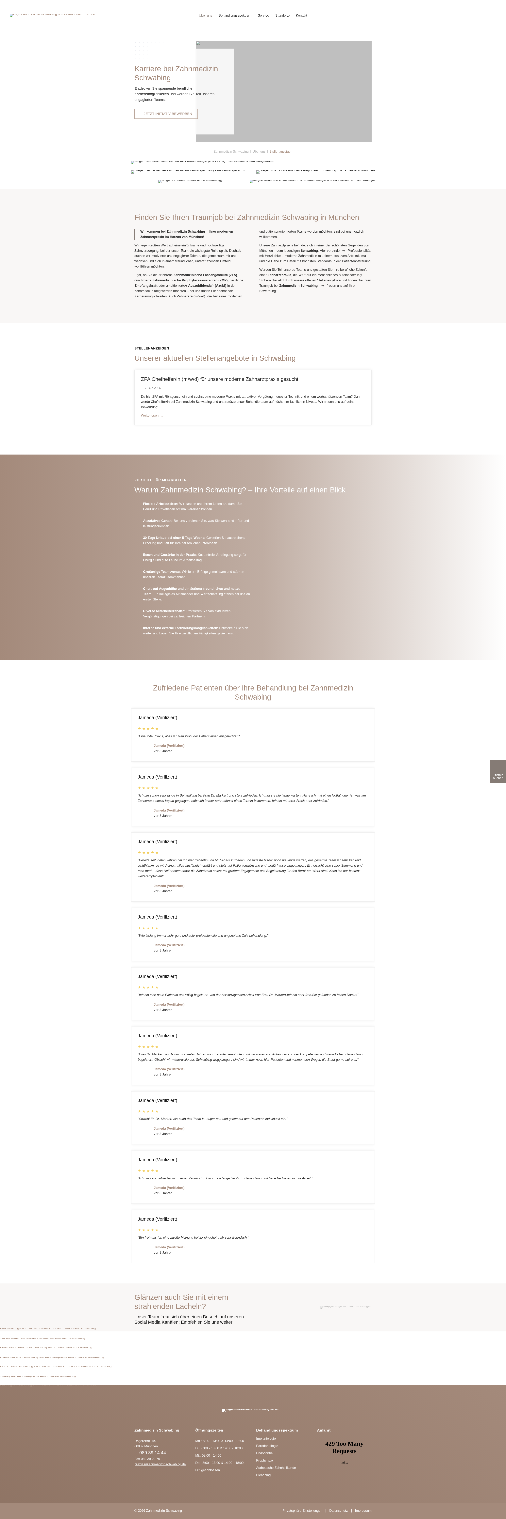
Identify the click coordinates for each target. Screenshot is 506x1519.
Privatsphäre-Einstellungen (302, 1510)
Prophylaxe (264, 1460)
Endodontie (264, 1453)
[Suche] (492, 15)
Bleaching (263, 1475)
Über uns (205, 15)
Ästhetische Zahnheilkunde (276, 1468)
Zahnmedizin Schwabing (231, 151)
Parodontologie (267, 1446)
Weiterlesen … (152, 415)
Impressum (363, 1510)
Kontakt (301, 15)
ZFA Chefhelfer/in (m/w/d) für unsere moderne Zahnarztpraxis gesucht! (220, 379)
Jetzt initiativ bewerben (168, 114)
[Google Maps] (485, 15)
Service (263, 15)
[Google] (346, 1307)
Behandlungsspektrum (235, 15)
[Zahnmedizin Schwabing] (52, 15)
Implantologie (266, 1438)
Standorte (282, 15)
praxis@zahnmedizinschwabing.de (160, 1464)
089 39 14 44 (152, 1452)
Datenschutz (338, 1510)
